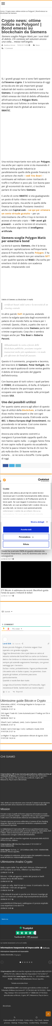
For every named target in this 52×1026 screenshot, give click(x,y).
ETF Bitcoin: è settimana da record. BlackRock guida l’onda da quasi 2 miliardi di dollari (24, 591)
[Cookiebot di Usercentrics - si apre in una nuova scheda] (38, 480)
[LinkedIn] (25, 1017)
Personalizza (24, 537)
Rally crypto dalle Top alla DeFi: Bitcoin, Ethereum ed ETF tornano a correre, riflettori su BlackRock (23, 868)
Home (2, 11)
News (38, 45)
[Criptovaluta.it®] (26, 3)
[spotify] (34, 1017)
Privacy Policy (23, 1023)
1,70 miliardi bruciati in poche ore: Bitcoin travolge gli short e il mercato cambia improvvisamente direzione (24, 895)
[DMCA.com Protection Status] (30, 1006)
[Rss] (15, 1017)
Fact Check (38, 1020)
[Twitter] (20, 1017)
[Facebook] (17, 1017)
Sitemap (14, 1023)
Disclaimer (44, 1023)
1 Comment (8, 48)
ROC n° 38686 (31, 993)
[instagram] (31, 1017)
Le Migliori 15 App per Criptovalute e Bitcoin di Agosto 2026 (24, 736)
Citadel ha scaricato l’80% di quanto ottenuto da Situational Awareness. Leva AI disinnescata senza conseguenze (24, 553)
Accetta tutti (26, 529)
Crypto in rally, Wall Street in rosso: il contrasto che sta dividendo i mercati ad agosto (25, 886)
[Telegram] (37, 1017)
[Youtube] (28, 1017)
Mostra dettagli (37, 522)
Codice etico (28, 1020)
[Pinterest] (23, 1017)
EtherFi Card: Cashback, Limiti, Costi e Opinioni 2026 (21, 722)
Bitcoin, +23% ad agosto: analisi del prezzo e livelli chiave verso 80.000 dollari (22, 877)
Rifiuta (26, 544)
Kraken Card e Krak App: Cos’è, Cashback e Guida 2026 (22, 729)
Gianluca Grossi (9, 45)
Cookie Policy (34, 1023)
